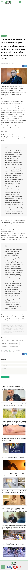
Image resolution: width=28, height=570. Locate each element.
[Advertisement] (14, 15)
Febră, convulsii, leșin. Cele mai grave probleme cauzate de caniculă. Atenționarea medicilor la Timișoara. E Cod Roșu (14, 527)
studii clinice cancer (14, 346)
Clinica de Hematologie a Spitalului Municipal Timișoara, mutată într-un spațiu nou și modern (13, 474)
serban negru (4, 346)
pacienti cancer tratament (13, 343)
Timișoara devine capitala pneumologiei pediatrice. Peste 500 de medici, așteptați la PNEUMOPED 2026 (14, 492)
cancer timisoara (10, 340)
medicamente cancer (20, 340)
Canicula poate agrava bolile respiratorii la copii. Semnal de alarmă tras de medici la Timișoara (14, 543)
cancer (3, 340)
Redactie (9, 62)
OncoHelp (4, 343)
